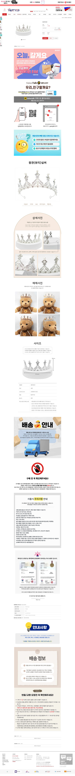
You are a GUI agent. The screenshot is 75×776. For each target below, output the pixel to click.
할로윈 (50, 14)
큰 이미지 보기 (24, 39)
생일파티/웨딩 (24, 14)
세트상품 (70, 14)
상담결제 (65, 14)
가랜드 (34, 11)
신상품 (14, 14)
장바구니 (71, 5)
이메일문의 (13, 761)
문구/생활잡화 (60, 14)
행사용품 (44, 14)
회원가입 (60, 5)
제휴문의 (3, 757)
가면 (39, 11)
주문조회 (67, 5)
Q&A (3, 763)
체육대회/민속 (19, 14)
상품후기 (3, 764)
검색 (46, 9)
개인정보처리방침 (5, 760)
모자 (42, 11)
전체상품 (9, 14)
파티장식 (34, 14)
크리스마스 (54, 14)
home (63, 17)
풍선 (44, 11)
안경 (41, 11)
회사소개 (3, 754)
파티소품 (29, 14)
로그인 (57, 5)
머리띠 (37, 11)
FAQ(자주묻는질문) (5, 761)
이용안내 (3, 755)
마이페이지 (63, 5)
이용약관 (3, 758)
